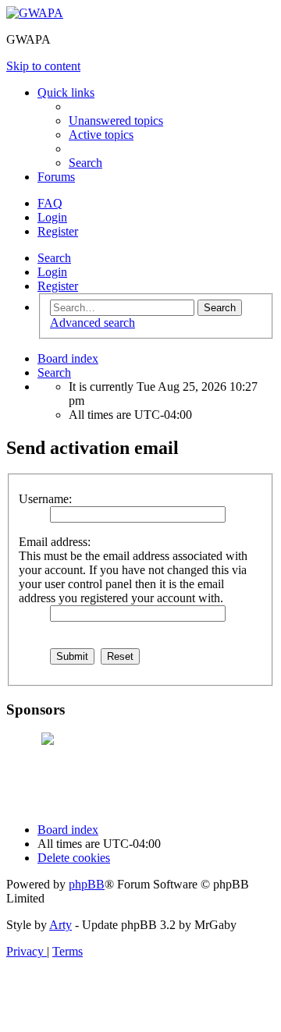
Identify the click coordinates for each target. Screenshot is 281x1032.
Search (54, 257)
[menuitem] (116, 120)
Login (52, 271)
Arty (60, 924)
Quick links (65, 92)
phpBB (87, 884)
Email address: (55, 541)
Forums (56, 176)
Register (57, 286)
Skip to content (43, 66)
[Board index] (34, 13)
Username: (45, 498)
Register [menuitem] (57, 231)
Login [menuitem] (52, 217)
